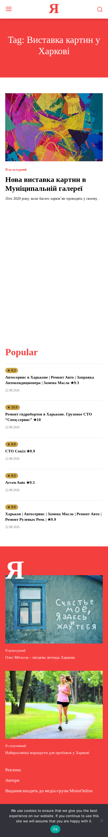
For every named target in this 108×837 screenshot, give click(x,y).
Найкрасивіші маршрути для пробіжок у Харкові (47, 753)
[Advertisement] (54, 271)
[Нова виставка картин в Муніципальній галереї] (54, 127)
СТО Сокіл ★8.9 (20, 451)
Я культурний (15, 169)
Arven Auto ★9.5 (20, 482)
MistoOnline (81, 790)
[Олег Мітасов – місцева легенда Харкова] (54, 609)
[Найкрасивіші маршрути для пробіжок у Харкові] (54, 705)
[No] (101, 820)
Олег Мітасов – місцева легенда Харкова (40, 657)
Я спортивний (15, 745)
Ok (55, 829)
